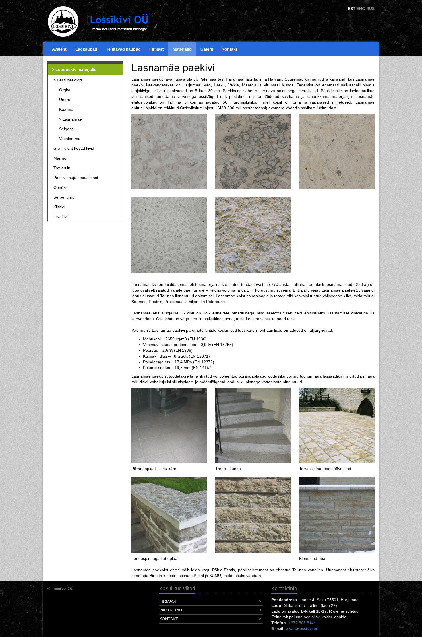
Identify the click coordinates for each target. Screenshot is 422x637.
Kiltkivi (59, 207)
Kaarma (66, 109)
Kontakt (229, 49)
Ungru (64, 99)
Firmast (156, 49)
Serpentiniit (63, 197)
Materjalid (182, 49)
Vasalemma (69, 138)
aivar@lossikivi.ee (302, 628)
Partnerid (170, 610)
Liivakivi (60, 216)
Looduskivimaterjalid (76, 69)
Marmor (60, 158)
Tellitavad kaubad (123, 49)
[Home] (104, 21)
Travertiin (61, 168)
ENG (361, 8)
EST (351, 8)
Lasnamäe (72, 119)
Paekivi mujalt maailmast (75, 177)
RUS (370, 8)
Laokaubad (86, 49)
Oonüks (60, 187)
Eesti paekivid (69, 80)
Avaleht (59, 49)
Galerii (206, 49)
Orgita (64, 90)
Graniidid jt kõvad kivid (73, 148)
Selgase (66, 129)
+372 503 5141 (302, 622)
